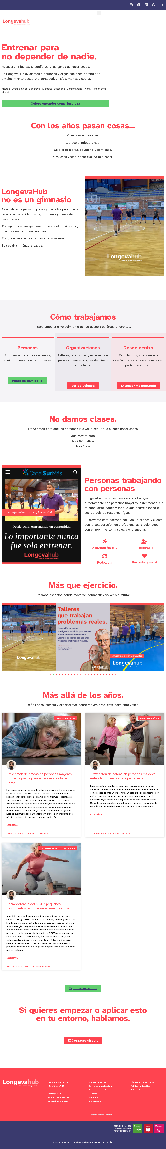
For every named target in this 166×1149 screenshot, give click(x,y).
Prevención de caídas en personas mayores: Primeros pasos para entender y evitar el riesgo (39, 778)
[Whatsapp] (153, 5)
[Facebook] (139, 5)
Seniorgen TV (54, 1094)
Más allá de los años (57, 1101)
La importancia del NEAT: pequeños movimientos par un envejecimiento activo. (38, 906)
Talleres (93, 1094)
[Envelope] (161, 5)
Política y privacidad (140, 1086)
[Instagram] (131, 5)
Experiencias (95, 1097)
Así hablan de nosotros (59, 1097)
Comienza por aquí (98, 1082)
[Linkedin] (146, 5)
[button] (99, 13)
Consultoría (95, 1101)
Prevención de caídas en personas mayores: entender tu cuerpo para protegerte (123, 776)
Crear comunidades (98, 1090)
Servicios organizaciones (101, 1086)
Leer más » (12, 825)
